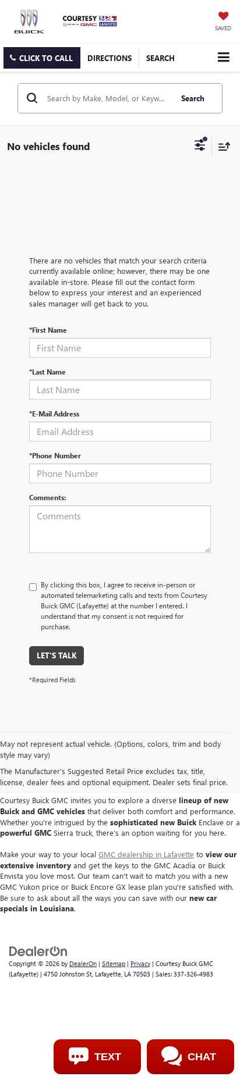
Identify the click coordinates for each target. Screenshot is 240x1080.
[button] (41, 58)
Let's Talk (56, 655)
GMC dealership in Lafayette (146, 854)
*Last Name (47, 371)
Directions (109, 58)
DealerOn (83, 963)
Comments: (47, 497)
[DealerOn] (38, 950)
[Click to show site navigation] (223, 57)
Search (192, 98)
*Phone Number (55, 455)
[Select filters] (200, 146)
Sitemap (113, 963)
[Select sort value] (221, 146)
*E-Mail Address (54, 413)
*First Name (48, 329)
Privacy (140, 963)
